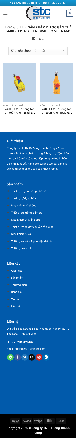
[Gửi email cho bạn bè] (32, 357)
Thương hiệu (19, 285)
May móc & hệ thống (23, 205)
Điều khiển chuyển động (26, 219)
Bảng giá (16, 292)
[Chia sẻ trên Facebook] (17, 357)
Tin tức (15, 299)
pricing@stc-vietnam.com (30, 349)
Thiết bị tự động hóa (23, 198)
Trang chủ (14, 27)
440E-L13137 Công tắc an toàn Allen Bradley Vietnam (19, 110)
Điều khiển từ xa (21, 234)
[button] (5, 13)
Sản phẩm (17, 277)
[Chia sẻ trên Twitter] (24, 357)
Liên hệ (15, 306)
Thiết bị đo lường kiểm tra (26, 212)
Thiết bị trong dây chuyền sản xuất (32, 227)
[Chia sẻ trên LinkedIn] (46, 357)
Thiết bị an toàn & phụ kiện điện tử (32, 241)
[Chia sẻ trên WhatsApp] (10, 357)
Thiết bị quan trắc (21, 248)
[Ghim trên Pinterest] (39, 357)
